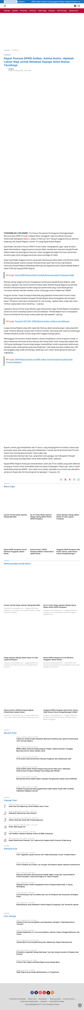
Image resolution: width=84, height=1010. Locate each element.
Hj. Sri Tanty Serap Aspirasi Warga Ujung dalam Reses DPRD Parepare (41, 517)
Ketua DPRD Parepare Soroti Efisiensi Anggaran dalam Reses (15, 551)
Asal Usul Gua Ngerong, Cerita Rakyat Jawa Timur (29, 806)
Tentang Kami (55, 999)
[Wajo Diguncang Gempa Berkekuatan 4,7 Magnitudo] (9, 974)
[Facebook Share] (61, 479)
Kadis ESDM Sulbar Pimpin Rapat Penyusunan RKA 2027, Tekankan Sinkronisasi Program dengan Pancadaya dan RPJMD (43, 770)
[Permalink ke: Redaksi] (5, 70)
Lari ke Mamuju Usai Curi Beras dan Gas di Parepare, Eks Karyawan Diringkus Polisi (47, 896)
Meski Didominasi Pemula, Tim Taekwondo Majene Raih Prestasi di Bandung (40, 840)
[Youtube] (44, 993)
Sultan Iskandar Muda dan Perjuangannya (26, 820)
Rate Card (32, 999)
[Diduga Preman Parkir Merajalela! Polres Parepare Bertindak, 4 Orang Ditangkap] (9, 886)
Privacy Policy (69, 999)
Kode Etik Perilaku (56, 1001)
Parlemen (7, 55)
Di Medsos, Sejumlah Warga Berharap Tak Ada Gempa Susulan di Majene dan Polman (47, 953)
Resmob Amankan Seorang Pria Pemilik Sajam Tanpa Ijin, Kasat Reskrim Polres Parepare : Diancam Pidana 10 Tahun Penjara (45, 876)
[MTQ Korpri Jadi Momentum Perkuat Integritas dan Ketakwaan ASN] (9, 760)
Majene (26, 239)
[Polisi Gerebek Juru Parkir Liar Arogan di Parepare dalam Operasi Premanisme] (9, 866)
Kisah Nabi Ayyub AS (17, 827)
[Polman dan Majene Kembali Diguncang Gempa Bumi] (9, 964)
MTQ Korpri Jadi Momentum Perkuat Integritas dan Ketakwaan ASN (43, 759)
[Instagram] (40, 993)
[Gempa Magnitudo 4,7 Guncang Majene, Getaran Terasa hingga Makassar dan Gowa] (9, 934)
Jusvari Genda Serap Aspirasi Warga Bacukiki (15, 516)
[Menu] (5, 6)
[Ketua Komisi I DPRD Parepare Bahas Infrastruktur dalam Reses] (42, 536)
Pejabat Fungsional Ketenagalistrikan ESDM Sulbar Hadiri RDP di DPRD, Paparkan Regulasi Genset (45, 790)
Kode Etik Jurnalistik (17, 999)
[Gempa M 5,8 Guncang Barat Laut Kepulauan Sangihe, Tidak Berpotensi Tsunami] (9, 924)
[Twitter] (36, 993)
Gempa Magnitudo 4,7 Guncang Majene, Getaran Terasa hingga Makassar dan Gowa (48, 933)
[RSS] (52, 993)
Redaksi (11, 69)
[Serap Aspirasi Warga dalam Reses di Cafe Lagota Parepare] (68, 501)
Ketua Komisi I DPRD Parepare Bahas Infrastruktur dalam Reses (42, 551)
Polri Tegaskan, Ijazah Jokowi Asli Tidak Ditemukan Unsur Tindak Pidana (45, 855)
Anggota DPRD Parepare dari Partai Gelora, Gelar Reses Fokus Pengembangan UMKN (68, 552)
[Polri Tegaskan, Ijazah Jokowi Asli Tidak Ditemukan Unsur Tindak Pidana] (9, 856)
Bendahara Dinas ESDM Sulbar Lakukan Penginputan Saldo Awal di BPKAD (46, 779)
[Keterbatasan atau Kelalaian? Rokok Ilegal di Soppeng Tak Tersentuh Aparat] (9, 906)
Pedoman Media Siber (29, 1001)
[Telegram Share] (74, 479)
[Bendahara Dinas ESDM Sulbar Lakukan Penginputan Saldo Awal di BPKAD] (9, 780)
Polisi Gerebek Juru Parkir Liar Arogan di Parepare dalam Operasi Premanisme (48, 865)
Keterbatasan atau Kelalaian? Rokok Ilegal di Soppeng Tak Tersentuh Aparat (47, 905)
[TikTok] (48, 993)
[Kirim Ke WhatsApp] (78, 479)
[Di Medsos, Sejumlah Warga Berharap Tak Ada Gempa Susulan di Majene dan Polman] (9, 954)
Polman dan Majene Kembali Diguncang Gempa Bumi (38, 962)
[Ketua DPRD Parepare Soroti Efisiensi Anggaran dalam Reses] (16, 536)
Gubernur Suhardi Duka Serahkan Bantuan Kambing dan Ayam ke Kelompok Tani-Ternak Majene (47, 740)
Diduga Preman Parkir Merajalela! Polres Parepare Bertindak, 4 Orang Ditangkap (44, 886)
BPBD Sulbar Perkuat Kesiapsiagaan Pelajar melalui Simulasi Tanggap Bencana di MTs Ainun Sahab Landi (44, 750)
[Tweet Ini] (65, 479)
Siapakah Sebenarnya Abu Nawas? (23, 813)
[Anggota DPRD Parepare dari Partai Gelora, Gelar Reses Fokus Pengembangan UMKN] (68, 536)
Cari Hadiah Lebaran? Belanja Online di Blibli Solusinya (31, 834)
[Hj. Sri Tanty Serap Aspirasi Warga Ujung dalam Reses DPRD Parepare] (42, 501)
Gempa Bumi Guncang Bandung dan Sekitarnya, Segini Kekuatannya (44, 942)
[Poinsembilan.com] (7, 6)
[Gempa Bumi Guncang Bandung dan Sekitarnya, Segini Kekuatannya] (9, 944)
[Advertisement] (42, 29)
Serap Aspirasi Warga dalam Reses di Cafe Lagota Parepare (67, 517)
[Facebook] (32, 993)
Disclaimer (43, 999)
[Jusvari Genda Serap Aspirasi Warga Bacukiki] (16, 501)
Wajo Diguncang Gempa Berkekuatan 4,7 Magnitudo (37, 972)
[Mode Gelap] (75, 6)
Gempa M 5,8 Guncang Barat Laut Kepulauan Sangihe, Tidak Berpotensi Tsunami (45, 923)
